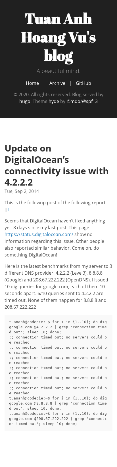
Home (32, 83)
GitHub (83, 83)
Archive (57, 83)
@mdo (73, 101)
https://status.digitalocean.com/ (39, 234)
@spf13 (90, 101)
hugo (24, 101)
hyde (54, 101)
